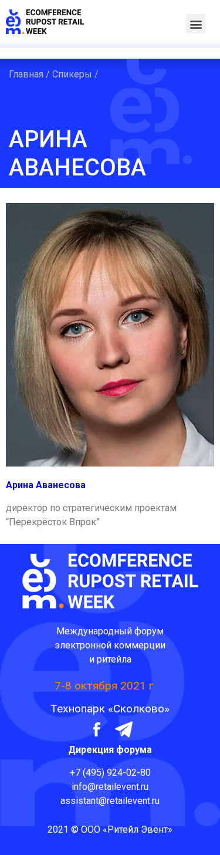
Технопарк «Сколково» (110, 708)
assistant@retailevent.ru (110, 800)
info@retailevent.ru (110, 786)
